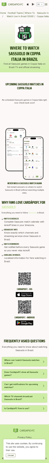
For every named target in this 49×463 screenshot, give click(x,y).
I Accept (11, 455)
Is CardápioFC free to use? (16, 408)
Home (3, 13)
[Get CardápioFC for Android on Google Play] (24, 322)
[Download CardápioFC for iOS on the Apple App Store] (24, 294)
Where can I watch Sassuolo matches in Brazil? (21, 361)
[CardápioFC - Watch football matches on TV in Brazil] (13, 4)
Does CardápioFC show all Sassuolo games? (21, 373)
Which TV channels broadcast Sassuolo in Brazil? (18, 397)
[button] (46, 4)
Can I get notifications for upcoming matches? (21, 385)
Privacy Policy (25, 437)
